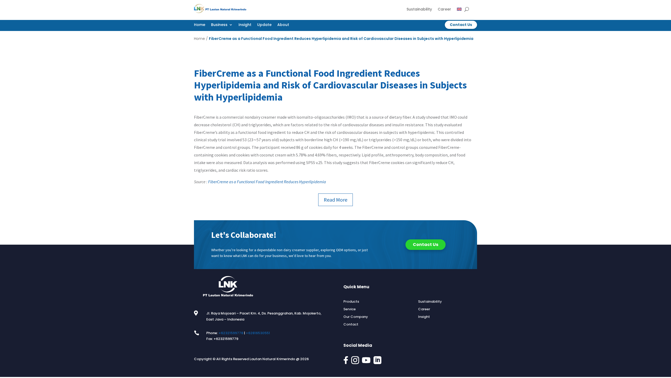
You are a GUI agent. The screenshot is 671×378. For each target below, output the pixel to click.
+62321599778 (231, 332)
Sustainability (419, 9)
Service (349, 309)
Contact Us (461, 24)
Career (444, 9)
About (283, 25)
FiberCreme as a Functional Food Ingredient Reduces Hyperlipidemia (267, 181)
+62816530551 (258, 332)
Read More (335, 199)
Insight (245, 25)
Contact (350, 324)
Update (264, 25)
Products (351, 301)
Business (219, 25)
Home (199, 25)
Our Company (355, 317)
